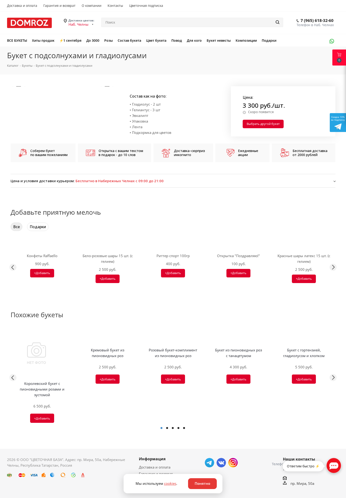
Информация (152, 458)
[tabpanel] (42, 377)
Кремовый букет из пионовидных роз (107, 353)
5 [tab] (184, 428)
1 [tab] (161, 428)
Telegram (209, 462)
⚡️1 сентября (70, 40)
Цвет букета (156, 40)
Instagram (233, 462)
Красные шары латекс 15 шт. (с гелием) (304, 258)
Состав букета (129, 40)
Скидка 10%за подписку (338, 118)
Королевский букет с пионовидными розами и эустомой (42, 389)
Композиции (246, 40)
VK (221, 462)
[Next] (107, 86)
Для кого (194, 40)
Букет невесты (219, 40)
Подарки (269, 40)
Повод (176, 40)
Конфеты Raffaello (42, 255)
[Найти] (277, 22)
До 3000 (92, 40)
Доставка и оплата (154, 467)
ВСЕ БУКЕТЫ (17, 40)
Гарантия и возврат (156, 473)
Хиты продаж (43, 40)
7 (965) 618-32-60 (317, 20)
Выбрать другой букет (263, 124)
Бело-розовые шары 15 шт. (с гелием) (108, 258)
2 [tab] (167, 428)
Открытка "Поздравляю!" (238, 255)
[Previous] (18, 86)
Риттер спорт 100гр (173, 255)
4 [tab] (178, 428)
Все (16, 226)
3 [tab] (173, 428)
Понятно (202, 483)
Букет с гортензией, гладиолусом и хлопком (304, 353)
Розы (108, 40)
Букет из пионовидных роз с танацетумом (238, 353)
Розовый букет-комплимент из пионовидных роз (173, 353)
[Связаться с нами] (333, 465)
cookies (170, 483)
